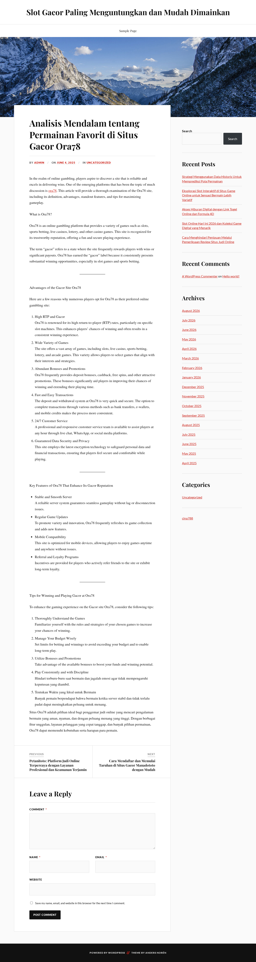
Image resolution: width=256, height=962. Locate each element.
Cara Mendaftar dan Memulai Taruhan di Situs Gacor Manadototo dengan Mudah (127, 765)
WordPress (116, 952)
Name (34, 857)
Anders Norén (155, 952)
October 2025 (191, 406)
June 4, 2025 (66, 162)
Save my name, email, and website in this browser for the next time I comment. (80, 903)
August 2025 (191, 425)
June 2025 (189, 444)
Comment (38, 809)
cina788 (187, 518)
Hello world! (230, 276)
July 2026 (188, 320)
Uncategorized (99, 162)
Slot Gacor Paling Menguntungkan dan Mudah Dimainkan (128, 12)
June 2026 (189, 329)
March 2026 (190, 358)
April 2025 (189, 463)
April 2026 (189, 348)
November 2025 (193, 396)
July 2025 (188, 434)
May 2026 (189, 339)
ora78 (52, 190)
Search (187, 131)
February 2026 (192, 368)
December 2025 (193, 387)
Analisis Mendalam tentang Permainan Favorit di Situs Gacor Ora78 (84, 134)
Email (101, 857)
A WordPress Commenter (200, 276)
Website (35, 879)
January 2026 (191, 377)
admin (39, 162)
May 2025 (189, 453)
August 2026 (191, 310)
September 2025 (193, 415)
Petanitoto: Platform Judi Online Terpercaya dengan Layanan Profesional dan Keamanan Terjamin (58, 765)
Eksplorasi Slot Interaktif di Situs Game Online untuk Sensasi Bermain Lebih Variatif (208, 195)
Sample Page (128, 31)
